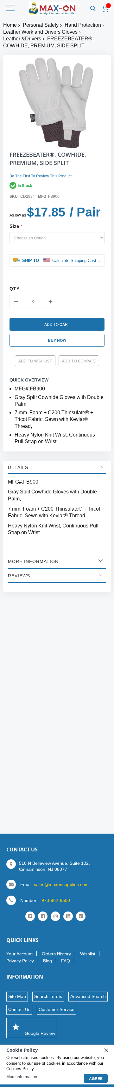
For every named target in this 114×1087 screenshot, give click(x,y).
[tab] (57, 467)
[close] (106, 1050)
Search (92, 8)
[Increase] (50, 301)
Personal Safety (41, 25)
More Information (33, 561)
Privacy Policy (20, 960)
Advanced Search (88, 996)
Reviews (19, 575)
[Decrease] (16, 301)
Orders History (56, 953)
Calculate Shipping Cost (74, 260)
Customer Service (56, 1009)
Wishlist (87, 953)
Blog (47, 960)
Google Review (39, 1033)
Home (10, 25)
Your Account (19, 953)
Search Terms (48, 996)
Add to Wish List (35, 361)
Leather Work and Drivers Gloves (40, 32)
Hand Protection (83, 25)
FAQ (65, 960)
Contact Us (19, 1009)
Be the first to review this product (41, 176)
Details (18, 467)
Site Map (17, 996)
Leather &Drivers (22, 38)
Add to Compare (79, 361)
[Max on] (52, 9)
